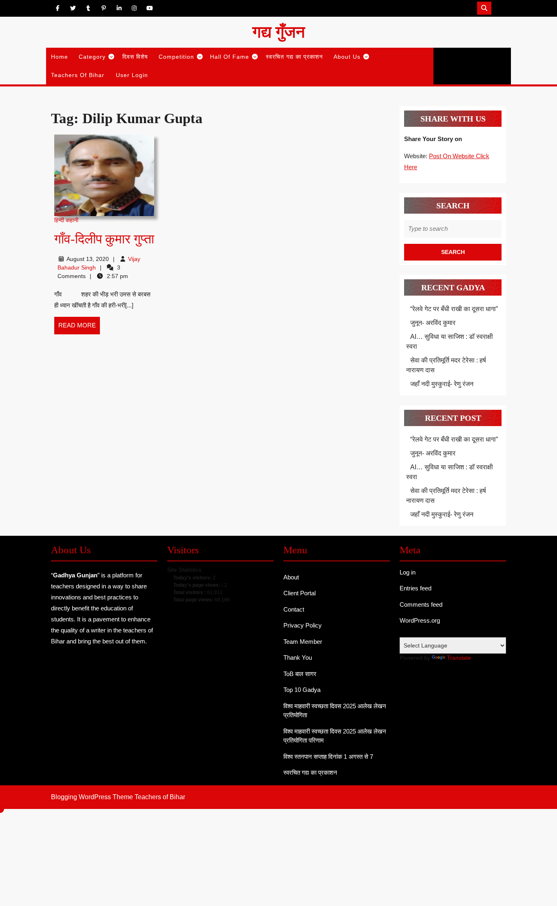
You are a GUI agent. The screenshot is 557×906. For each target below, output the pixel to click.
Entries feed (415, 588)
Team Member (302, 641)
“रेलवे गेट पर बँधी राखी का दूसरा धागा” (454, 308)
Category (92, 56)
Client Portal (299, 593)
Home (59, 56)
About (291, 577)
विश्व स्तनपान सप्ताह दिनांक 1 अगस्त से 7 (328, 756)
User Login (132, 75)
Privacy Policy (302, 625)
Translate (459, 657)
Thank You (297, 657)
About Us (347, 56)
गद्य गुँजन (278, 32)
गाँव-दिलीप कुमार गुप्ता (104, 239)
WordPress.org (420, 620)
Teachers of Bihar (77, 75)
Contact (293, 609)
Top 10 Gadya (301, 689)
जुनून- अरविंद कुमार (432, 322)
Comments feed (421, 604)
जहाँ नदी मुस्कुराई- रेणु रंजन (441, 383)
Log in (408, 572)
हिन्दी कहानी (66, 220)
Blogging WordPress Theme (92, 796)
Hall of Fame (229, 56)
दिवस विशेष (135, 56)
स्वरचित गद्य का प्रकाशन (294, 56)
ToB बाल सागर (299, 673)
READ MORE (79, 327)
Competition (176, 56)
